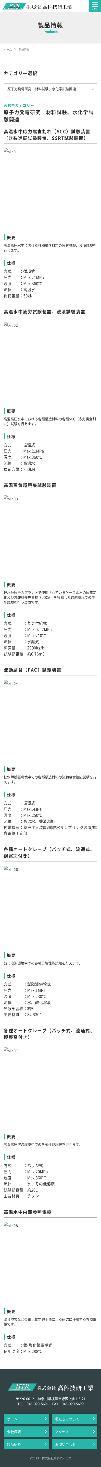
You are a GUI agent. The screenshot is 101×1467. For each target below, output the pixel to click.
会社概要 (14, 1431)
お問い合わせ (65, 1444)
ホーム (12, 1418)
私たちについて (67, 1418)
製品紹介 (14, 1444)
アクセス (62, 1431)
